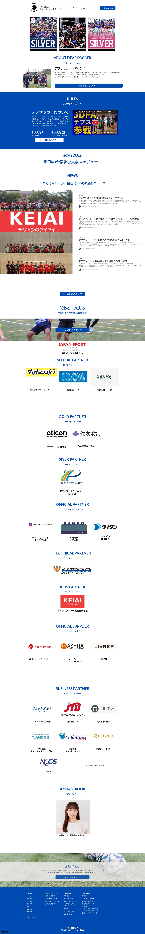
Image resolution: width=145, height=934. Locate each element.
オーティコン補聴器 (56, 446)
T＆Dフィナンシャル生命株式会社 (41, 538)
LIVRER (104, 659)
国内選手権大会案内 (88, 901)
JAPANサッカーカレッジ (72, 573)
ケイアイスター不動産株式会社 (72, 610)
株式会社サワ (73, 390)
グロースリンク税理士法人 (42, 722)
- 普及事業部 (86, 893)
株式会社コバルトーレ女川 (72, 750)
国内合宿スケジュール (52, 901)
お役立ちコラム (31, 917)
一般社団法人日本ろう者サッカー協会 (48, 8)
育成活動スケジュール (52, 904)
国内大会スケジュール (52, 898)
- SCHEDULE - (72, 155)
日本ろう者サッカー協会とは (80, 8)
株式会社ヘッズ (104, 390)
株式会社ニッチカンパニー (40, 659)
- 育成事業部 (67, 893)
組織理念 (29, 898)
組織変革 (29, 909)
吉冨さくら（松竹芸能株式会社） (73, 835)
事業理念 (66, 896)
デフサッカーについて (65, 8)
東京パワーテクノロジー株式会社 (71, 492)
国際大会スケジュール (52, 896)
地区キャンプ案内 (69, 898)
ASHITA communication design (72, 660)
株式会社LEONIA (103, 749)
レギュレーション (32, 914)
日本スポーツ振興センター (72, 353)
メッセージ (30, 896)
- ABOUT (30, 893)
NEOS (48, 771)
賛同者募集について (88, 904)
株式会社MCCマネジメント (41, 389)
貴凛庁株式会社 (103, 722)
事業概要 (29, 912)
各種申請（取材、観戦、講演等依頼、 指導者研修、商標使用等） (91, 908)
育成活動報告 (68, 914)
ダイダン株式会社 (105, 537)
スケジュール (92, 8)
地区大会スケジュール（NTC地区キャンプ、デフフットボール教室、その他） (70, 905)
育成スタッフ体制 (69, 911)
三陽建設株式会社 (74, 538)
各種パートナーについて (89, 913)
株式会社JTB (72, 722)
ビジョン (29, 901)
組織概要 (29, 904)
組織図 (29, 906)
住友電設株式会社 (86, 446)
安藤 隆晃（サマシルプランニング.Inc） (41, 750)
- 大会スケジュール (51, 893)
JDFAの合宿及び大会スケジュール (72, 161)
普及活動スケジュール (89, 898)
